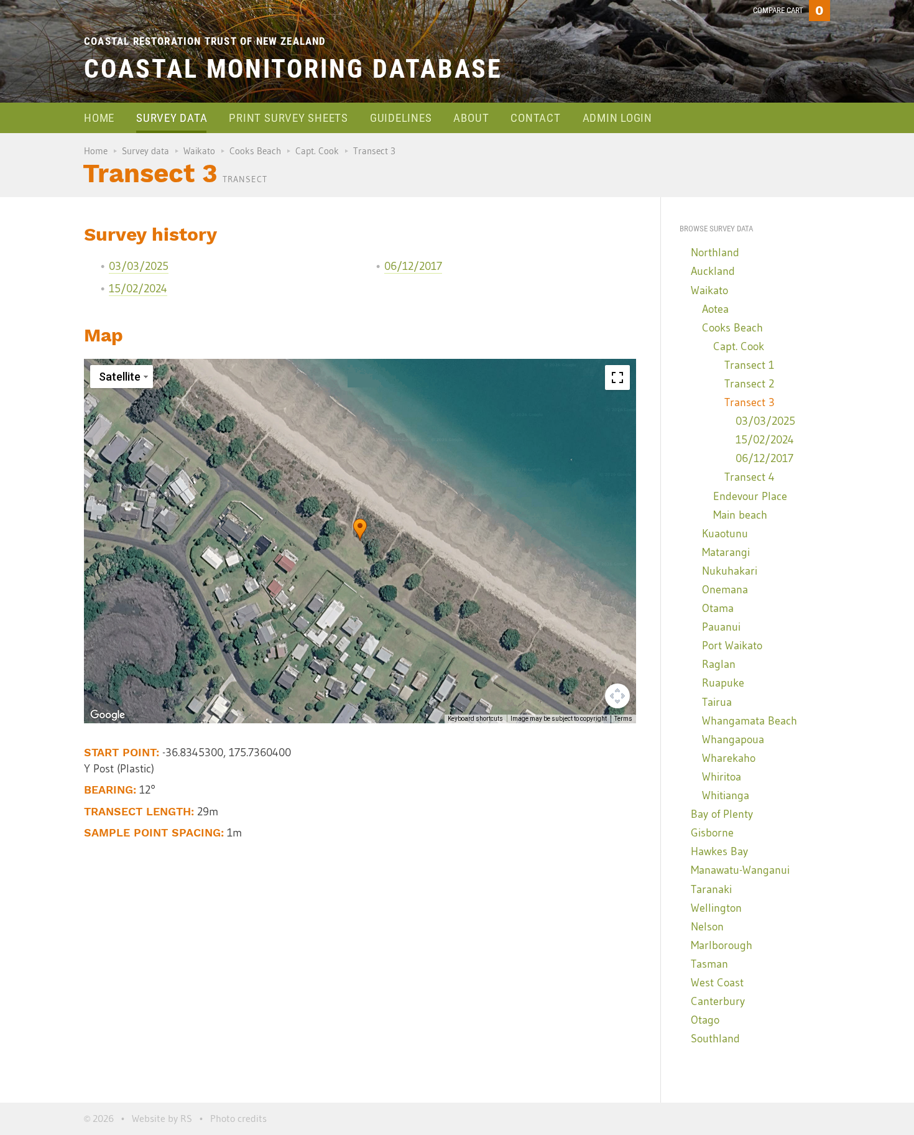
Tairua (717, 702)
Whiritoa (721, 777)
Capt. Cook (317, 151)
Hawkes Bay (719, 851)
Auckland (713, 271)
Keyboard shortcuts (475, 718)
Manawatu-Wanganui (740, 870)
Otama (718, 608)
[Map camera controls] (617, 695)
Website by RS (162, 1118)
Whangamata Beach (749, 721)
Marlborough (721, 945)
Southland (715, 1038)
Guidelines (401, 118)
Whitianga (725, 795)
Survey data (171, 118)
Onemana (725, 589)
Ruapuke (723, 683)
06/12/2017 (413, 266)
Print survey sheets (288, 118)
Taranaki (711, 889)
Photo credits (238, 1118)
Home (99, 118)
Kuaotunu (725, 533)
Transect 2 (749, 384)
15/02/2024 (138, 288)
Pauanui (721, 627)
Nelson (707, 926)
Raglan (719, 664)
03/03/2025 (138, 266)
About (471, 118)
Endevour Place (750, 496)
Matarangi (726, 552)
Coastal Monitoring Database (293, 68)
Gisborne (712, 833)
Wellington (716, 908)
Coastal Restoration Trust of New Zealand (205, 41)
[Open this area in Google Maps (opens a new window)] (107, 715)
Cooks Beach (255, 151)
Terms (623, 718)
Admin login (617, 118)
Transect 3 (749, 402)
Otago (705, 1020)
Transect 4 (749, 477)
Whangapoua (733, 739)
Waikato (199, 151)
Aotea (715, 309)
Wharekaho (728, 758)
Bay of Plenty (722, 814)
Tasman (709, 964)
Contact (535, 118)
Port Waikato (732, 645)
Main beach (740, 515)
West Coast (717, 982)
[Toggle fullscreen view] (617, 377)
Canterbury (718, 1001)
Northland (715, 252)
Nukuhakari (729, 571)
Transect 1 (749, 365)
